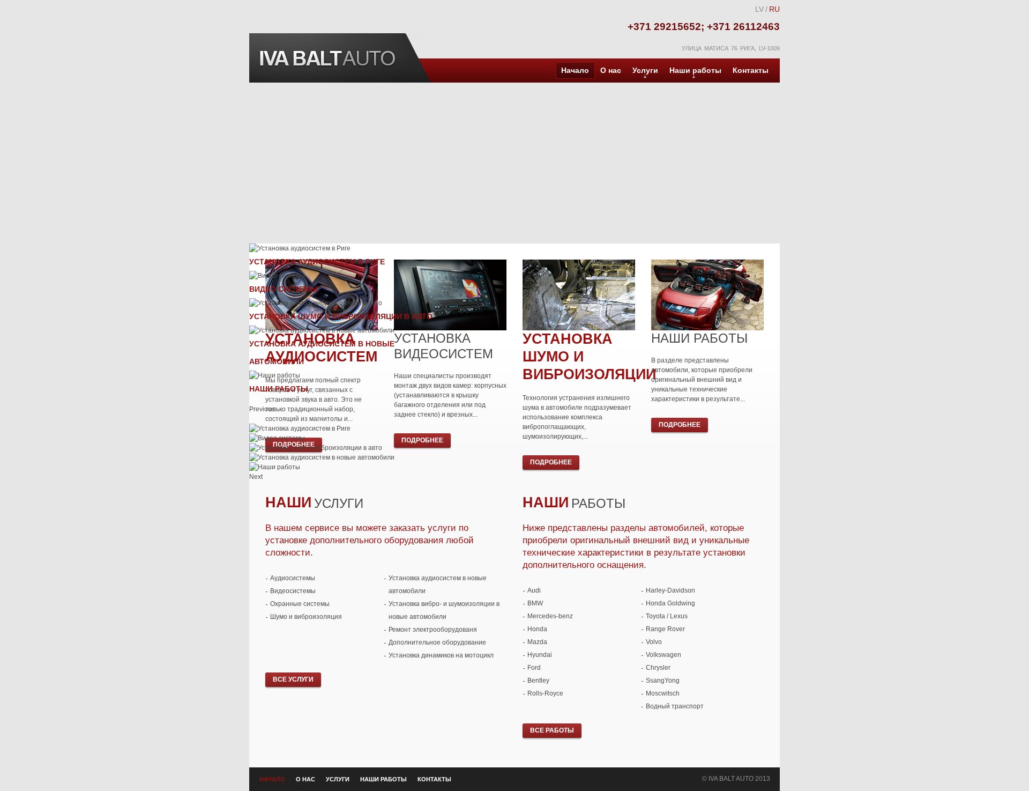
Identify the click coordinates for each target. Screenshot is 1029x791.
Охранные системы (300, 604)
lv (759, 9)
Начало (575, 70)
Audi (534, 590)
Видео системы (283, 289)
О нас (610, 70)
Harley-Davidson (670, 590)
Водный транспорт (675, 706)
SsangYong (663, 680)
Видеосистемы (293, 591)
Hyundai (539, 655)
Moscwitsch (663, 693)
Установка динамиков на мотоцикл (441, 655)
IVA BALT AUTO (327, 58)
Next (255, 476)
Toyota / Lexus (667, 616)
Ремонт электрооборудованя (433, 629)
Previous (255, 409)
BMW (535, 603)
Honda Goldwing (670, 603)
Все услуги (293, 679)
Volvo (654, 642)
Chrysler (658, 667)
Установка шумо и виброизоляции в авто (341, 316)
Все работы (552, 730)
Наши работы (695, 70)
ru (774, 9)
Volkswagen (663, 655)
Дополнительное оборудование (437, 642)
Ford (534, 667)
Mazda (537, 642)
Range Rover (665, 629)
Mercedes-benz (550, 616)
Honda (537, 629)
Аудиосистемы (292, 578)
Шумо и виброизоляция (306, 616)
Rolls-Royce (545, 693)
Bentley (538, 680)
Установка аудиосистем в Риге (317, 261)
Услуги (645, 70)
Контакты (751, 70)
